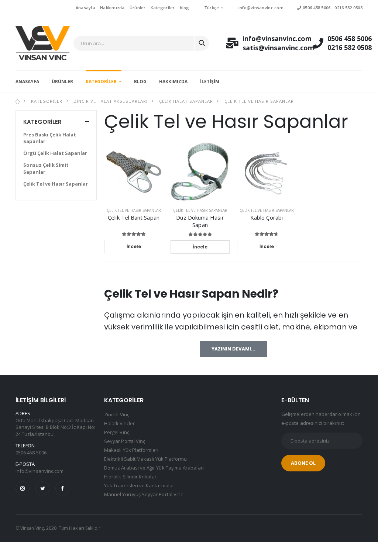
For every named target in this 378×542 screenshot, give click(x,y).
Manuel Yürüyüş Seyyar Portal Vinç (143, 494)
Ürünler (138, 7)
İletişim (209, 81)
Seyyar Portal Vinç (124, 441)
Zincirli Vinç (116, 414)
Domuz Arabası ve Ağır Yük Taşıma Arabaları (154, 467)
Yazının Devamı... (233, 349)
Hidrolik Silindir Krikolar (130, 476)
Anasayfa (85, 7)
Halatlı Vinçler (119, 423)
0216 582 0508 (348, 7)
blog (184, 7)
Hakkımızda (112, 7)
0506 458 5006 (316, 7)
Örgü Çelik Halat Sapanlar (55, 153)
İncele (134, 246)
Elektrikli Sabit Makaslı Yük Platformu (145, 458)
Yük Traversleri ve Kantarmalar (139, 485)
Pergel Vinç (116, 432)
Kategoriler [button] (42, 122)
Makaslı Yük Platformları (131, 450)
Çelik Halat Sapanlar (186, 101)
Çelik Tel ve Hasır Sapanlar (259, 101)
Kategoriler (163, 7)
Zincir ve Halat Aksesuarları (110, 101)
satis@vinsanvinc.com (270, 47)
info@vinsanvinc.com (261, 7)
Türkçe (211, 7)
